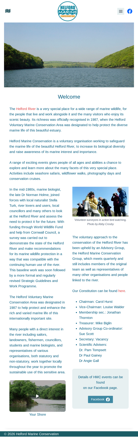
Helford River (26, 109)
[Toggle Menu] (120, 11)
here (121, 291)
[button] (37, 396)
